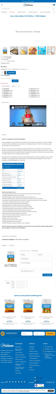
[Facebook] (47, 382)
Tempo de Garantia (19, 354)
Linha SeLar (12, 12)
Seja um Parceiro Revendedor (19, 350)
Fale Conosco (18, 373)
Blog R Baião (18, 346)
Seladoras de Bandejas (45, 12)
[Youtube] (51, 382)
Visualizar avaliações (11, 61)
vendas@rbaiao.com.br (50, 351)
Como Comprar (18, 352)
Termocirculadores (33, 358)
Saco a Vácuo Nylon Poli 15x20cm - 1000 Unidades (9, 317)
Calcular (15, 81)
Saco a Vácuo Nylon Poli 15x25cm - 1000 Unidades (28, 317)
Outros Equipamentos (34, 365)
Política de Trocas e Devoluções (19, 364)
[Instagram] (49, 382)
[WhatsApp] (53, 382)
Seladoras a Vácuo (22, 12)
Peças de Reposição (33, 362)
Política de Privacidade (20, 357)
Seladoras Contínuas (33, 12)
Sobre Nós (17, 370)
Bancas (31, 367)
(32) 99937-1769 (49, 349)
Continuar (51, 390)
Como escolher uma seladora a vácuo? (19, 368)
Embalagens (4, 12)
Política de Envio (19, 359)
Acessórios (31, 369)
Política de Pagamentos (20, 361)
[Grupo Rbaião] (7, 345)
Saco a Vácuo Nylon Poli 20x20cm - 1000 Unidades (46, 317)
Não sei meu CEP (4, 83)
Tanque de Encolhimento (34, 360)
